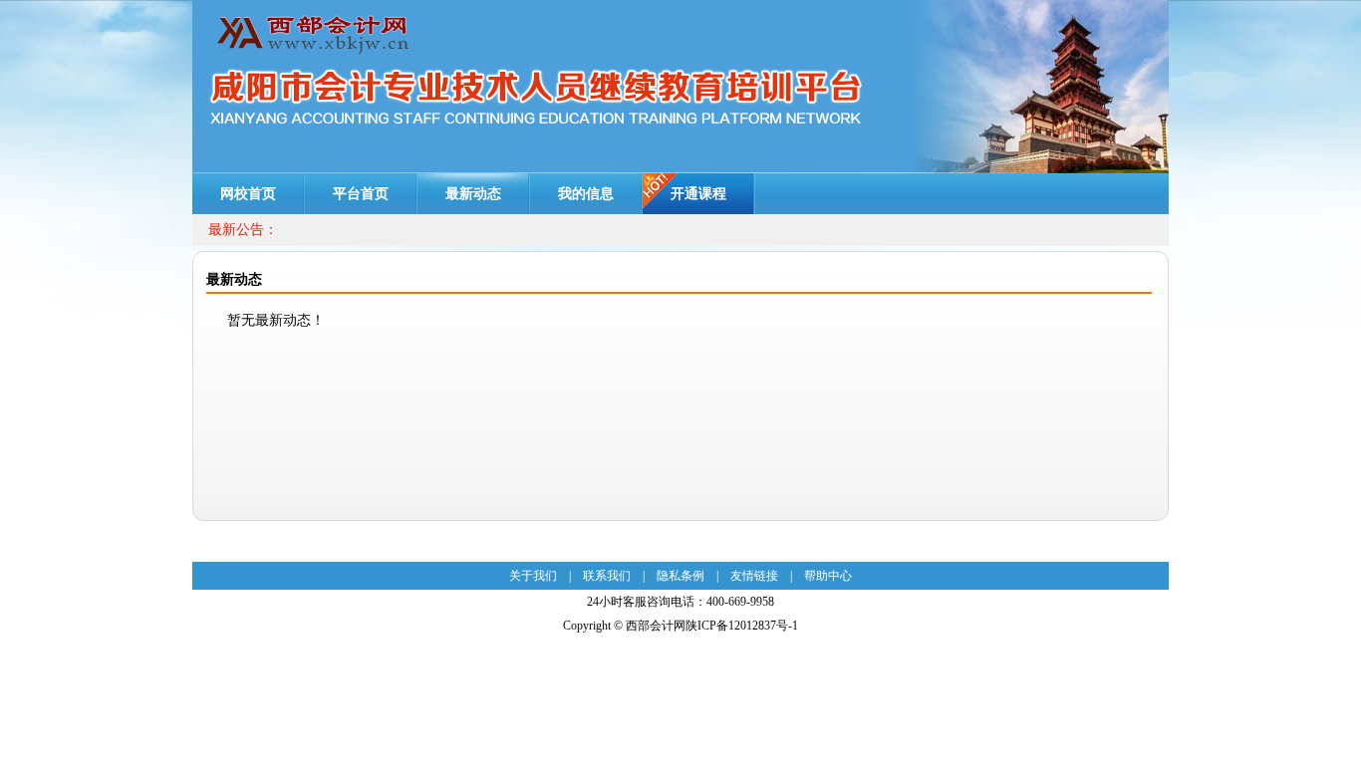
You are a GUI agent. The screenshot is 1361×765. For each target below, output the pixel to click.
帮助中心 (828, 576)
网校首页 (248, 193)
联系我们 (607, 576)
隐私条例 (680, 576)
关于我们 (533, 576)
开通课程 (698, 193)
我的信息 (586, 193)
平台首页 (361, 193)
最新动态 (473, 193)
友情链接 (754, 576)
